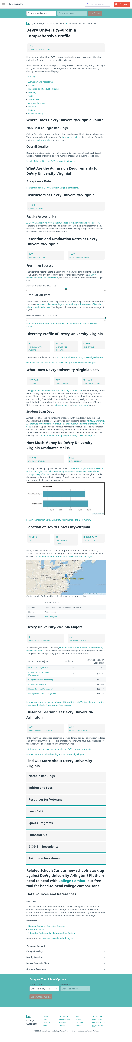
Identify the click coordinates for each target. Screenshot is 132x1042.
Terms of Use (97, 1016)
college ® (15, 4)
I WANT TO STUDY (36, 984)
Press (45, 1019)
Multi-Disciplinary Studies (38, 668)
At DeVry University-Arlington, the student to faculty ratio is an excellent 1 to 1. (63, 222)
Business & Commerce (37, 684)
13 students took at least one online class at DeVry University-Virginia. (58, 749)
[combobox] (97, 4)
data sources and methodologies (57, 938)
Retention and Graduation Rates (43, 89)
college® (31, 1022)
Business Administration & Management (38, 673)
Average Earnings (36, 103)
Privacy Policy (97, 1019)
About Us (46, 1016)
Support (45, 1025)
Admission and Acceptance (40, 82)
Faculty (31, 85)
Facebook (79, 1022)
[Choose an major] (72, 13)
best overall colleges (71, 137)
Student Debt (34, 99)
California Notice (98, 1022)
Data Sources (63, 1016)
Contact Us (46, 1022)
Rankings (32, 76)
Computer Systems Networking (40, 679)
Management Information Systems (42, 693)
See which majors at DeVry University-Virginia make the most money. (58, 520)
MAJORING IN (65, 984)
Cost (30, 96)
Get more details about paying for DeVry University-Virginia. (67, 435)
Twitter (78, 1016)
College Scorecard (36, 929)
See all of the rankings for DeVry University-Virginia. (50, 161)
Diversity (32, 92)
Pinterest (79, 1019)
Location (32, 106)
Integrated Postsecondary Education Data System (51, 933)
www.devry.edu (51, 616)
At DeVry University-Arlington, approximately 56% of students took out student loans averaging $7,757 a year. (65, 424)
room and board (81, 405)
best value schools (41, 140)
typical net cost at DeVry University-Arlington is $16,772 (56, 390)
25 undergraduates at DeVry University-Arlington (80, 357)
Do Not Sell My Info (97, 1025)
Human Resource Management (40, 689)
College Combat (71, 880)
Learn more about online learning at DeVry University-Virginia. (55, 754)
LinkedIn (79, 1025)
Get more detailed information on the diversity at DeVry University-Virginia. (61, 362)
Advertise (62, 1022)
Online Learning (35, 113)
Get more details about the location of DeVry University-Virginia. (64, 556)
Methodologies (64, 1019)
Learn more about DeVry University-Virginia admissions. (52, 187)
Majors (31, 110)
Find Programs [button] (122, 4)
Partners (62, 1025)
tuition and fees (61, 405)
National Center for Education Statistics (46, 926)
